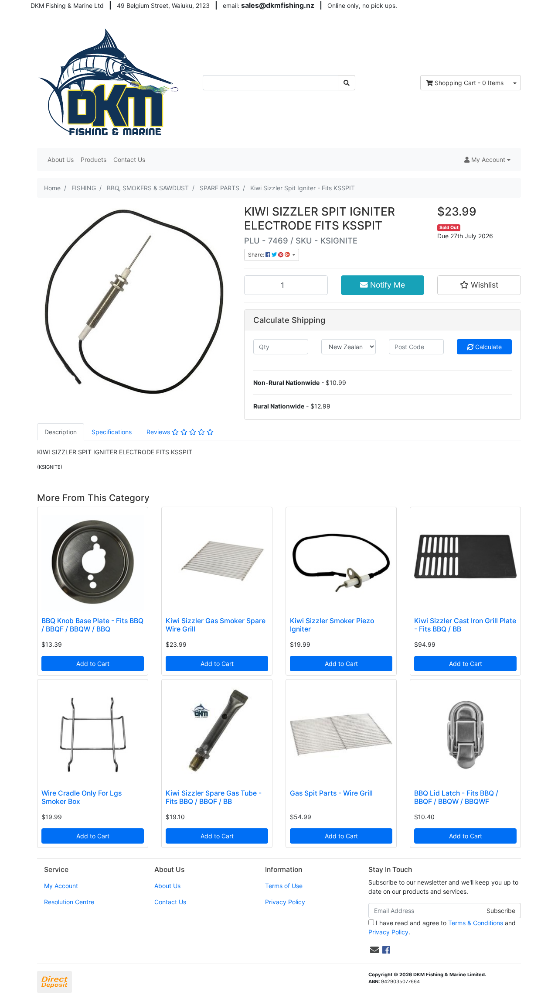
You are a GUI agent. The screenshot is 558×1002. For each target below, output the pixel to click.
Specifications (112, 432)
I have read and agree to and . (442, 927)
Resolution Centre (69, 902)
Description (60, 432)
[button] (487, 159)
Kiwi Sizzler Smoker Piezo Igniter (332, 625)
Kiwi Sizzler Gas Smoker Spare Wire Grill (215, 625)
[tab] (60, 431)
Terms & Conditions (475, 923)
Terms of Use (284, 885)
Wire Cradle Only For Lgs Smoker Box (81, 797)
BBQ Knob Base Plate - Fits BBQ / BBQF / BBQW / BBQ (92, 625)
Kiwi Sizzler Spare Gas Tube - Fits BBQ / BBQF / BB (214, 797)
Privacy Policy (285, 902)
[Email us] (374, 950)
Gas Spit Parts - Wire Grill (331, 793)
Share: (256, 254)
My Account (61, 885)
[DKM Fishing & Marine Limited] (109, 82)
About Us (61, 159)
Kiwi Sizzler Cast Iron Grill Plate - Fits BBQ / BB (465, 625)
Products (93, 159)
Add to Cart (92, 663)
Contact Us (129, 159)
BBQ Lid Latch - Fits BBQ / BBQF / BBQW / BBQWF (456, 797)
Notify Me (386, 284)
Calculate (487, 346)
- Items (469, 82)
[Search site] (346, 82)
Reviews (159, 432)
